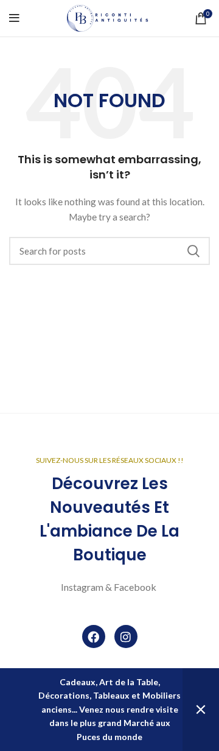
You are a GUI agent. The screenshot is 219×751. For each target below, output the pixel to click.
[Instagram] (125, 636)
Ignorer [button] (200, 709)
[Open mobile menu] (14, 18)
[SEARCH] (193, 251)
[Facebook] (93, 636)
